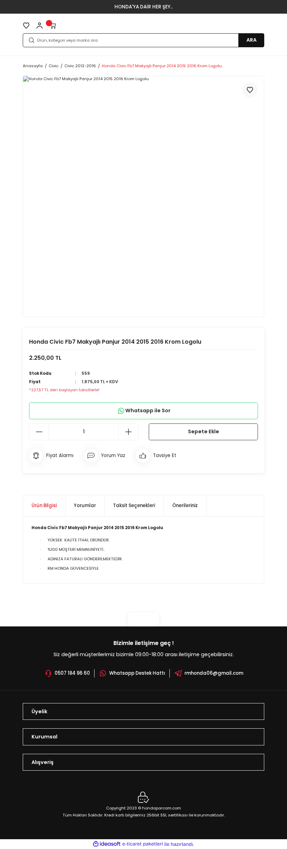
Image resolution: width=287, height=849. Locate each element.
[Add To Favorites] (250, 90)
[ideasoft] (107, 844)
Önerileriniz (185, 505)
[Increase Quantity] (128, 432)
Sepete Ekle (203, 431)
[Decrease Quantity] (39, 432)
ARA (251, 39)
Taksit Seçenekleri (134, 505)
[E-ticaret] (142, 844)
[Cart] (52, 25)
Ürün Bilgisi (44, 505)
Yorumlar (85, 505)
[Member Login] (39, 25)
